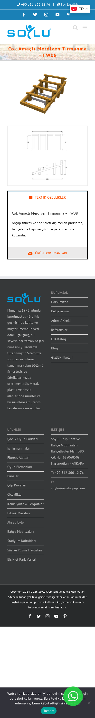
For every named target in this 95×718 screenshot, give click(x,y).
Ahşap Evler (16, 522)
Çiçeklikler (15, 494)
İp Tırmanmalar (18, 448)
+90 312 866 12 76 (35, 4)
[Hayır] (88, 702)
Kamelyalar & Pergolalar (25, 504)
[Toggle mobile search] (75, 27)
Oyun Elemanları (19, 467)
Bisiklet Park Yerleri (21, 559)
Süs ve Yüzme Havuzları (24, 550)
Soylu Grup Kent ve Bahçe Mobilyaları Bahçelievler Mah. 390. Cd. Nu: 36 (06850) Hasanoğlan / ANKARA (67, 451)
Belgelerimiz (60, 311)
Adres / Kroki (61, 320)
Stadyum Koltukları (21, 541)
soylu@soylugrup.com (68, 488)
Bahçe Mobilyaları (20, 531)
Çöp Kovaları (16, 485)
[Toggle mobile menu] (85, 27)
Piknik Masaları (18, 513)
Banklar (13, 476)
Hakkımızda (59, 302)
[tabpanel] (47, 225)
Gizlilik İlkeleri (62, 357)
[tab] (47, 197)
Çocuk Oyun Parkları (22, 439)
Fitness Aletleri (18, 457)
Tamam (48, 711)
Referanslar (59, 330)
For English (69, 4)
